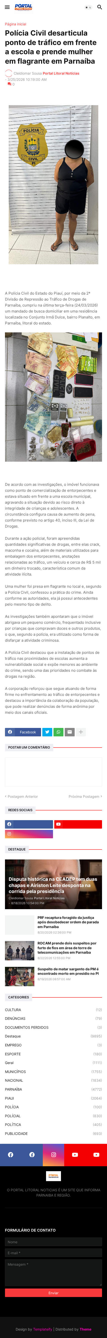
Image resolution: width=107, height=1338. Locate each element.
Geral (53, 1063)
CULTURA (53, 1010)
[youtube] (78, 824)
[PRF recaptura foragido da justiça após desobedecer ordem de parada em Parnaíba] (19, 925)
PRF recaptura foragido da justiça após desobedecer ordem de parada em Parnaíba (68, 922)
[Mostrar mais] (81, 732)
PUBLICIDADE (53, 1133)
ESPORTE (53, 1054)
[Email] (70, 732)
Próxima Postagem (84, 796)
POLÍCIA (53, 1107)
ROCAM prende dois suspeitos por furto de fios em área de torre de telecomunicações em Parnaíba (67, 947)
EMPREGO (53, 1045)
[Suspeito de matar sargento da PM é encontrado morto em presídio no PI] (19, 976)
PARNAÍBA (53, 1089)
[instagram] (29, 834)
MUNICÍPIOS (53, 1072)
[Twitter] (47, 732)
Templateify (42, 1329)
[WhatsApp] (58, 732)
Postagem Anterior (23, 796)
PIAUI (53, 1098)
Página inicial (15, 24)
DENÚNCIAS (53, 1018)
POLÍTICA (53, 1124)
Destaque (53, 1036)
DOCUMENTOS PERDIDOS (53, 1027)
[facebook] (29, 824)
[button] (7, 7)
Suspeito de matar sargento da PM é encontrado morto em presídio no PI (68, 971)
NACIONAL (53, 1080)
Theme (85, 1329)
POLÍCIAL (53, 1116)
